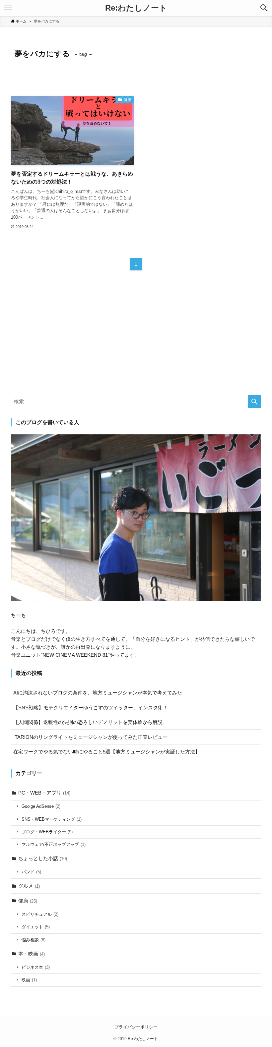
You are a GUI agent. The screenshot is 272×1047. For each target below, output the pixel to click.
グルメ (29, 886)
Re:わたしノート (136, 8)
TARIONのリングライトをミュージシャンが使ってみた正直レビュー (90, 737)
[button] (264, 8)
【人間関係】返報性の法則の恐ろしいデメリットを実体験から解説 (88, 722)
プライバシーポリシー (136, 1026)
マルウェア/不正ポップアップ (54, 844)
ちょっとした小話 (42, 858)
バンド (31, 871)
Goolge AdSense (41, 806)
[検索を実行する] (254, 401)
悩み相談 (33, 939)
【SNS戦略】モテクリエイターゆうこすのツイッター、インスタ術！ (90, 707)
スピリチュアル (40, 914)
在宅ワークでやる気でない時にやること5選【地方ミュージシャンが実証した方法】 (106, 751)
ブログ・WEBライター (47, 831)
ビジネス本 (36, 967)
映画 (29, 979)
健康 (27, 901)
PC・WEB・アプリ (44, 793)
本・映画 (31, 954)
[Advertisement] (136, 338)
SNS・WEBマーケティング (52, 819)
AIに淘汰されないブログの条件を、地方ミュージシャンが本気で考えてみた (97, 692)
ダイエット (36, 926)
